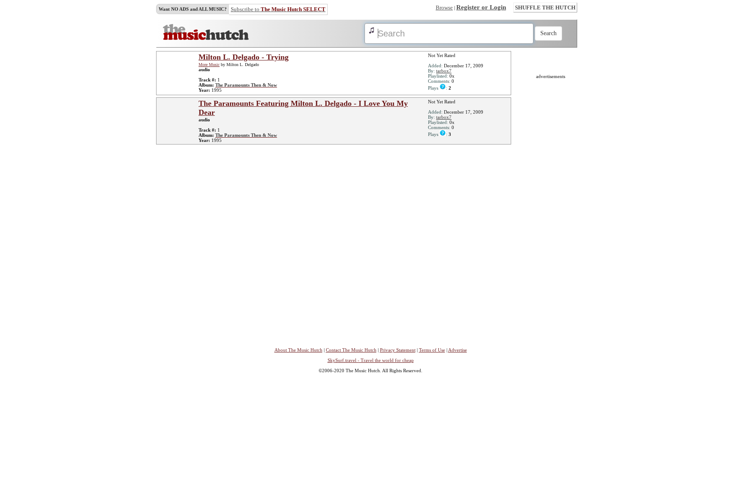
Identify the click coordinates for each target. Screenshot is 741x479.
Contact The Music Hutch (351, 349)
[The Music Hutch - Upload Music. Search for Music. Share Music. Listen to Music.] (206, 38)
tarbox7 (444, 70)
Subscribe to (278, 9)
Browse (444, 7)
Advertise (457, 349)
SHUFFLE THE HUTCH (545, 7)
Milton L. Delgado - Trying (244, 57)
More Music (209, 64)
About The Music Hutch (298, 349)
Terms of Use (432, 349)
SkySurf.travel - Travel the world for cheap (371, 360)
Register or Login (481, 7)
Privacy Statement (398, 349)
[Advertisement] (550, 207)
